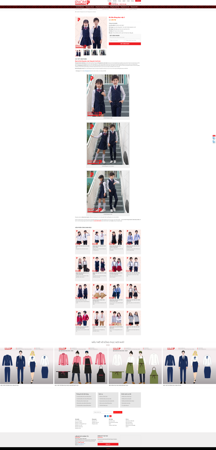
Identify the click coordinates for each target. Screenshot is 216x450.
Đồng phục (94, 419)
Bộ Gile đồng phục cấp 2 (81, 299)
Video (110, 423)
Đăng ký (138, 0)
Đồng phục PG (94, 420)
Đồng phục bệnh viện (114, 6)
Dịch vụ (132, 0)
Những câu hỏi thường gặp (130, 425)
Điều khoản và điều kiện (130, 420)
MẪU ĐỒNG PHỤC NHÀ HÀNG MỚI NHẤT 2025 (118, 385)
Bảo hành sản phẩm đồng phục (84, 403)
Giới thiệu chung (112, 420)
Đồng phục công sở (90, 6)
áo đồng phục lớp (87, 70)
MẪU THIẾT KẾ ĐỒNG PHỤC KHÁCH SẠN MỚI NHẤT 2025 (66, 385)
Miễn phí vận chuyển (126, 398)
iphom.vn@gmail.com (81, 443)
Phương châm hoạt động (113, 422)
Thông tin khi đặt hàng (82, 394)
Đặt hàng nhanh (114, 35)
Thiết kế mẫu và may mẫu (105, 398)
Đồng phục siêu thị (95, 422)
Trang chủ (109, 0)
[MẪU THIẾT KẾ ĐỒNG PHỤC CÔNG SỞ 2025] (26, 365)
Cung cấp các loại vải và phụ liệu (107, 400)
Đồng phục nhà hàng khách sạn (102, 6)
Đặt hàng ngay (124, 43)
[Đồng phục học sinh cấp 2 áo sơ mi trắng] (99, 237)
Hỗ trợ (127, 419)
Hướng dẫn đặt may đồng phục (84, 396)
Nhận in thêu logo (103, 396)
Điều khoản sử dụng (129, 423)
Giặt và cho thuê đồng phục (106, 403)
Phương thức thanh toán (82, 400)
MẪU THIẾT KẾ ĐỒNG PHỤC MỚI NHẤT (108, 342)
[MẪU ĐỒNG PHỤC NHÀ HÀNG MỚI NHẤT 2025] (135, 365)
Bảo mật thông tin (129, 422)
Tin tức (119, 0)
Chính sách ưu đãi (126, 394)
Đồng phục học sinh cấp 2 (91, 11)
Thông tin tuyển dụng (113, 425)
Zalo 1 (214, 139)
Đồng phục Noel (95, 423)
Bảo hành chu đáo (126, 403)
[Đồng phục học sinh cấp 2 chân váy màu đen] (116, 237)
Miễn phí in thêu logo (126, 396)
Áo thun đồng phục (80, 6)
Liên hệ (124, 0)
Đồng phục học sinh (125, 6)
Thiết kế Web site (103, 405)
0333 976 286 (123, 4)
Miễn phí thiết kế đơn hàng (128, 400)
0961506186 (115, 4)
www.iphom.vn (81, 444)
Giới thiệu (115, 0)
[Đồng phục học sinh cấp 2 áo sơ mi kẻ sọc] (133, 237)
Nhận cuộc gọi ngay (118, 412)
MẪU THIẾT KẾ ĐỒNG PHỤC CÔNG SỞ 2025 (10, 385)
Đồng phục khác (134, 6)
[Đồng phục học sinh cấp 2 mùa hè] (82, 237)
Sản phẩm (78, 11)
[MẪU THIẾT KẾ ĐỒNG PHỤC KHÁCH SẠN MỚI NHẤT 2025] (81, 365)
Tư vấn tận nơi (125, 405)
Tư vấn (128, 0)
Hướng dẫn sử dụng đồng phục (84, 405)
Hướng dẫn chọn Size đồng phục (84, 398)
